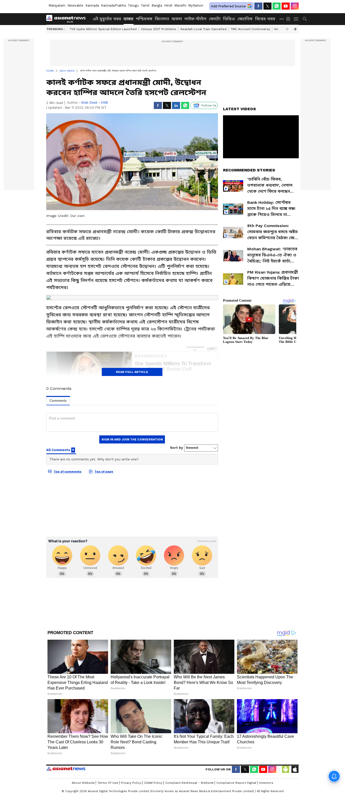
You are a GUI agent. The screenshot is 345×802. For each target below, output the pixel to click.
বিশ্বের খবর (265, 18)
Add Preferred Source (228, 6)
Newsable (75, 5)
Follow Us (209, 105)
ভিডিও (229, 18)
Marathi (180, 5)
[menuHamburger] (296, 19)
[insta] (295, 6)
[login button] (289, 19)
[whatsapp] (277, 6)
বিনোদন (162, 18)
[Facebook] (258, 6)
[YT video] (286, 6)
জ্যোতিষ (245, 18)
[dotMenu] (282, 19)
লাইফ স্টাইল (195, 18)
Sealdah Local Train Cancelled (203, 29)
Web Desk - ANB (94, 102)
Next (295, 29)
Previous (287, 29)
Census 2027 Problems (158, 29)
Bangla (157, 5)
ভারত (128, 18)
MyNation (195, 5)
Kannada (92, 5)
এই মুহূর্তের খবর (107, 18)
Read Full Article (132, 372)
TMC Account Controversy (250, 29)
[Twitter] (267, 6)
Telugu (133, 5)
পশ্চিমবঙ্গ (144, 18)
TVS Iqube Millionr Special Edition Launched (103, 29)
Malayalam (56, 5)
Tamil (145, 5)
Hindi (168, 5)
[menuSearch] (305, 19)
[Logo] (67, 19)
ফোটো (214, 18)
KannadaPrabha (113, 5)
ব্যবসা (176, 18)
